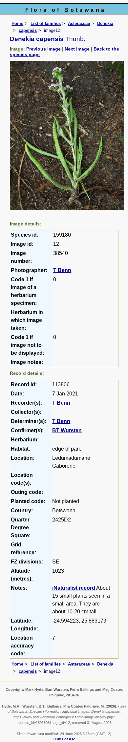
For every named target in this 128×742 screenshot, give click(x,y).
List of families (46, 23)
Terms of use (64, 739)
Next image (77, 49)
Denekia (105, 23)
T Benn (62, 270)
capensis (28, 30)
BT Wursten (67, 430)
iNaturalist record (73, 588)
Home (17, 23)
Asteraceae (79, 23)
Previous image (43, 49)
